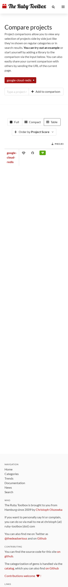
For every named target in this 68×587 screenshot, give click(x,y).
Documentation (15, 483)
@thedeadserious (16, 538)
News (8, 487)
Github (41, 538)
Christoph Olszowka (49, 509)
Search (9, 492)
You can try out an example (42, 47)
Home (8, 469)
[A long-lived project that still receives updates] (42, 154)
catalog (9, 568)
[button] (53, 7)
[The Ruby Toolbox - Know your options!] (24, 7)
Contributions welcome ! (23, 576)
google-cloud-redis (12, 157)
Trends (9, 478)
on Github (52, 568)
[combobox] (17, 91)
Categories (12, 474)
